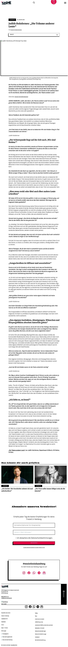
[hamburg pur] (4, 603)
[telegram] (39, 573)
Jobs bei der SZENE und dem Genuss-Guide (44, 625)
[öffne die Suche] (34, 2)
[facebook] (29, 573)
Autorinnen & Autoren (39, 619)
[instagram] (23, 573)
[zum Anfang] (64, 594)
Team (36, 616)
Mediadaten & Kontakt (39, 628)
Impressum (37, 637)
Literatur (12, 19)
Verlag (36, 613)
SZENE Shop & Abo (39, 622)
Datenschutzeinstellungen (40, 631)
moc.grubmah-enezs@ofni (6, 598)
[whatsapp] (34, 573)
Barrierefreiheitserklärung (40, 640)
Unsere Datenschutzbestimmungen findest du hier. (34, 547)
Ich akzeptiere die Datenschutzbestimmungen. (35, 538)
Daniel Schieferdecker (16, 29)
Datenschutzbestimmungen (40, 634)
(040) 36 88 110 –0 (5, 596)
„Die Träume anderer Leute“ (17, 450)
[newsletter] (44, 573)
